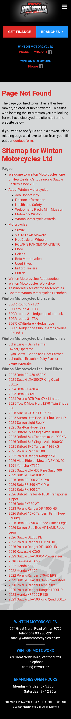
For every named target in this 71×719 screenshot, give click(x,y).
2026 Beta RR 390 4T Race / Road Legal (38, 523)
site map (10, 702)
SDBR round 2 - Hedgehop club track (36, 314)
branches (51, 32)
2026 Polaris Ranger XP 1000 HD (33, 547)
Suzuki (20, 230)
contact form (23, 141)
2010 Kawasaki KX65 (24, 551)
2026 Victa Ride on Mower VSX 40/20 (36, 461)
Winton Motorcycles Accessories (34, 279)
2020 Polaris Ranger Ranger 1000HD (36, 590)
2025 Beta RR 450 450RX (27, 375)
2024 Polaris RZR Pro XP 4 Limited (34, 399)
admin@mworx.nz (35, 667)
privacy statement (29, 702)
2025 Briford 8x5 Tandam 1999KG (34, 446)
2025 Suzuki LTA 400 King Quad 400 (35, 470)
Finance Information (30, 200)
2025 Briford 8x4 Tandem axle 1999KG (37, 437)
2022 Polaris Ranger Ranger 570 (32, 456)
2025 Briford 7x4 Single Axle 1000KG (36, 432)
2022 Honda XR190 (23, 566)
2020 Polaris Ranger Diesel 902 (32, 585)
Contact (61, 702)
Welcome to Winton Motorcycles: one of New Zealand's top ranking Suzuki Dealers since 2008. (37, 179)
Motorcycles (18, 224)
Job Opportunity (27, 195)
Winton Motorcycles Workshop (32, 283)
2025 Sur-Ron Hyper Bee (27, 427)
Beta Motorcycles (28, 259)
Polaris (20, 254)
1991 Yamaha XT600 (24, 466)
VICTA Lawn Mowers (30, 235)
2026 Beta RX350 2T (24, 504)
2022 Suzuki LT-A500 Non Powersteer (37, 580)
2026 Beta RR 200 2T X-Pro (29, 480)
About (48, 702)
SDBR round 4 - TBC (23, 309)
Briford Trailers (26, 268)
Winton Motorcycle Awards (35, 219)
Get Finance (19, 32)
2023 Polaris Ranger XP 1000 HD (33, 508)
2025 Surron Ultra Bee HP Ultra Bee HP (37, 418)
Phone (33, 66)
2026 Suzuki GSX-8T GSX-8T (30, 413)
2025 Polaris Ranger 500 (27, 451)
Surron (20, 273)
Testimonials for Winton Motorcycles (36, 288)
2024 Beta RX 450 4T (24, 389)
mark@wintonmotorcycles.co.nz (35, 638)
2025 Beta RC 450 (22, 394)
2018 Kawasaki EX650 (25, 561)
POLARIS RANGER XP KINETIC (37, 244)
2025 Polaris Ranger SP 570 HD (32, 542)
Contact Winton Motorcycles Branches (38, 293)
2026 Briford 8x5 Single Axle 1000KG (36, 442)
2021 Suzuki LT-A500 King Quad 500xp (37, 599)
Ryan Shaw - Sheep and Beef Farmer (36, 354)
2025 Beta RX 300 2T (24, 489)
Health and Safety (28, 205)
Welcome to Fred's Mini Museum (39, 209)
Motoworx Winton (28, 214)
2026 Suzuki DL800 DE (25, 537)
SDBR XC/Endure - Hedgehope (31, 323)
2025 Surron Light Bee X (26, 423)
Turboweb (54, 707)
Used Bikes (23, 263)
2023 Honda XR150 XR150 (28, 595)
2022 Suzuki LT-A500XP (26, 475)
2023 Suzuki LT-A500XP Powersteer (35, 556)
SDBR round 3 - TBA (23, 319)
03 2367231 (44, 633)
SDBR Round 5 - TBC (24, 304)
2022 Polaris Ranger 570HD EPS (32, 575)
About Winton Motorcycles (28, 190)
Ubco (19, 249)
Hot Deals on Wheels (30, 240)
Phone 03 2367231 (33, 52)
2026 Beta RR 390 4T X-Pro (29, 485)
